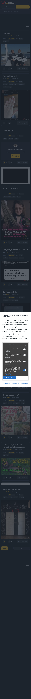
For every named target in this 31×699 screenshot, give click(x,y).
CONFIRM (9, 377)
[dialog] (15, 349)
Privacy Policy (24, 383)
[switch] (24, 349)
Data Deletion (6, 383)
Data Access (15, 383)
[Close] (27, 315)
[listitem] (15, 345)
